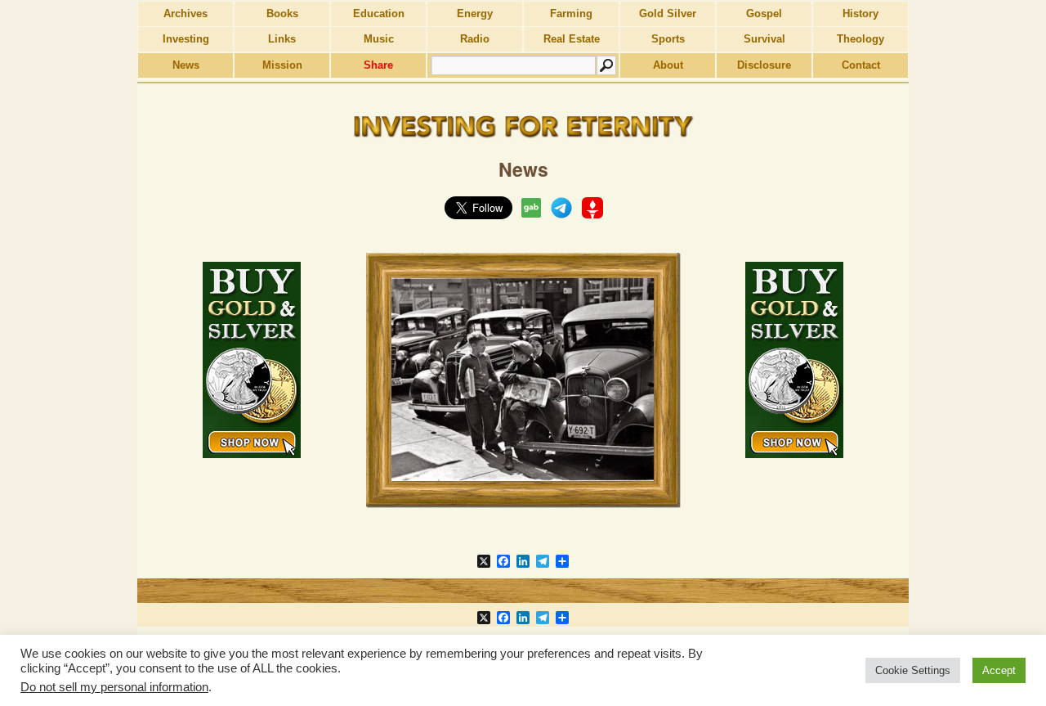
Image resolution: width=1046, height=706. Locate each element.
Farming (571, 13)
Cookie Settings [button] (912, 670)
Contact (861, 65)
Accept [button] (999, 670)
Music (379, 39)
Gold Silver (667, 13)
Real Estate (571, 39)
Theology (860, 39)
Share (378, 65)
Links (282, 39)
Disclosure (764, 65)
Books (282, 13)
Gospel (764, 13)
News (185, 65)
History (860, 13)
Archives (185, 13)
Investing (186, 39)
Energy (475, 13)
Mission (282, 65)
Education (379, 13)
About (668, 65)
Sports (668, 39)
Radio (474, 39)
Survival (764, 39)
